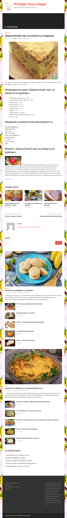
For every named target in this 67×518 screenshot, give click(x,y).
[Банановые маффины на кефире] (33, 286)
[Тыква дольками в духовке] (10, 337)
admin (14, 38)
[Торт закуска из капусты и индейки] (33, 201)
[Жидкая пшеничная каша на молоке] (10, 444)
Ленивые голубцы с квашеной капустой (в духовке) (33, 401)
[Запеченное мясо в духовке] (53, 201)
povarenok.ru (8, 179)
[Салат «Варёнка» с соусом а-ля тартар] (10, 416)
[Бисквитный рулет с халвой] (10, 318)
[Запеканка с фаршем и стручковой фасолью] (33, 384)
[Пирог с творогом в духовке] (10, 346)
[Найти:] (33, 243)
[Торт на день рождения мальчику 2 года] (10, 309)
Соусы (6, 386)
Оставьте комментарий (24, 38)
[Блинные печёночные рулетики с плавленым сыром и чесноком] (10, 425)
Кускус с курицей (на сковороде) (26, 429)
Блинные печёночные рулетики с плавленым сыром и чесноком (37, 420)
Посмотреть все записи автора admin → (29, 227)
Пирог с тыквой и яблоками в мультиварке (30, 322)
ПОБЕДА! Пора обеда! (29, 4)
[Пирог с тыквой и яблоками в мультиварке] (10, 327)
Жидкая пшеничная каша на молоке (27, 438)
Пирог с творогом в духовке (25, 340)
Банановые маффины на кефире (19, 290)
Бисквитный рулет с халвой (25, 313)
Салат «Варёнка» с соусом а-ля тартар (28, 410)
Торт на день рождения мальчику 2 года (29, 304)
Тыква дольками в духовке (25, 331)
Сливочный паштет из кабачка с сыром (12, 204)
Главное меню (12, 27)
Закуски (7, 32)
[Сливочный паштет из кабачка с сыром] (14, 201)
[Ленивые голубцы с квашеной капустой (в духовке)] (10, 407)
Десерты (7, 288)
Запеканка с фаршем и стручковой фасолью (24, 388)
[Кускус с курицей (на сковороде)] (10, 434)
